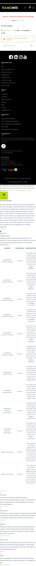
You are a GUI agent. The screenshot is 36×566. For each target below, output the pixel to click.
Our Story (4, 97)
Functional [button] (3, 491)
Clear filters (7, 30)
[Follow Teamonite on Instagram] (21, 57)
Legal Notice (5, 75)
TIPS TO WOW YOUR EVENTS (10, 121)
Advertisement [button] (4, 535)
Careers (3, 102)
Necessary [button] (3, 229)
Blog (2, 105)
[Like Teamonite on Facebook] (11, 57)
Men (4, 33)
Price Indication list (7, 69)
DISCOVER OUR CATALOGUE (9, 129)
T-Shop (3, 107)
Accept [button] (29, 190)
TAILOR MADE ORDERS (8, 118)
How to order (5, 85)
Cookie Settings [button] (20, 190)
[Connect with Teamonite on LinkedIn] (16, 57)
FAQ (2, 67)
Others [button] (2, 551)
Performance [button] (4, 506)
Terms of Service (6, 80)
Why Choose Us (6, 99)
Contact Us (4, 94)
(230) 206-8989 (8, 152)
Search (31, 45)
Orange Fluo (26, 30)
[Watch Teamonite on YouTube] (25, 57)
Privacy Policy (5, 77)
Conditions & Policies (8, 83)
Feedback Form (6, 110)
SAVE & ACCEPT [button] (5, 565)
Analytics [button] (3, 520)
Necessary (3, 233)
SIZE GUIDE (4, 127)
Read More (9, 190)
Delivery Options (6, 72)
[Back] (3, 14)
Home (15, 20)
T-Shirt (17, 30)
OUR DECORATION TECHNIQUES (11, 124)
